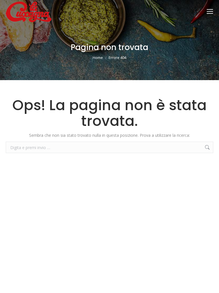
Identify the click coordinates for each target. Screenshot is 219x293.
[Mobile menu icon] (209, 11)
